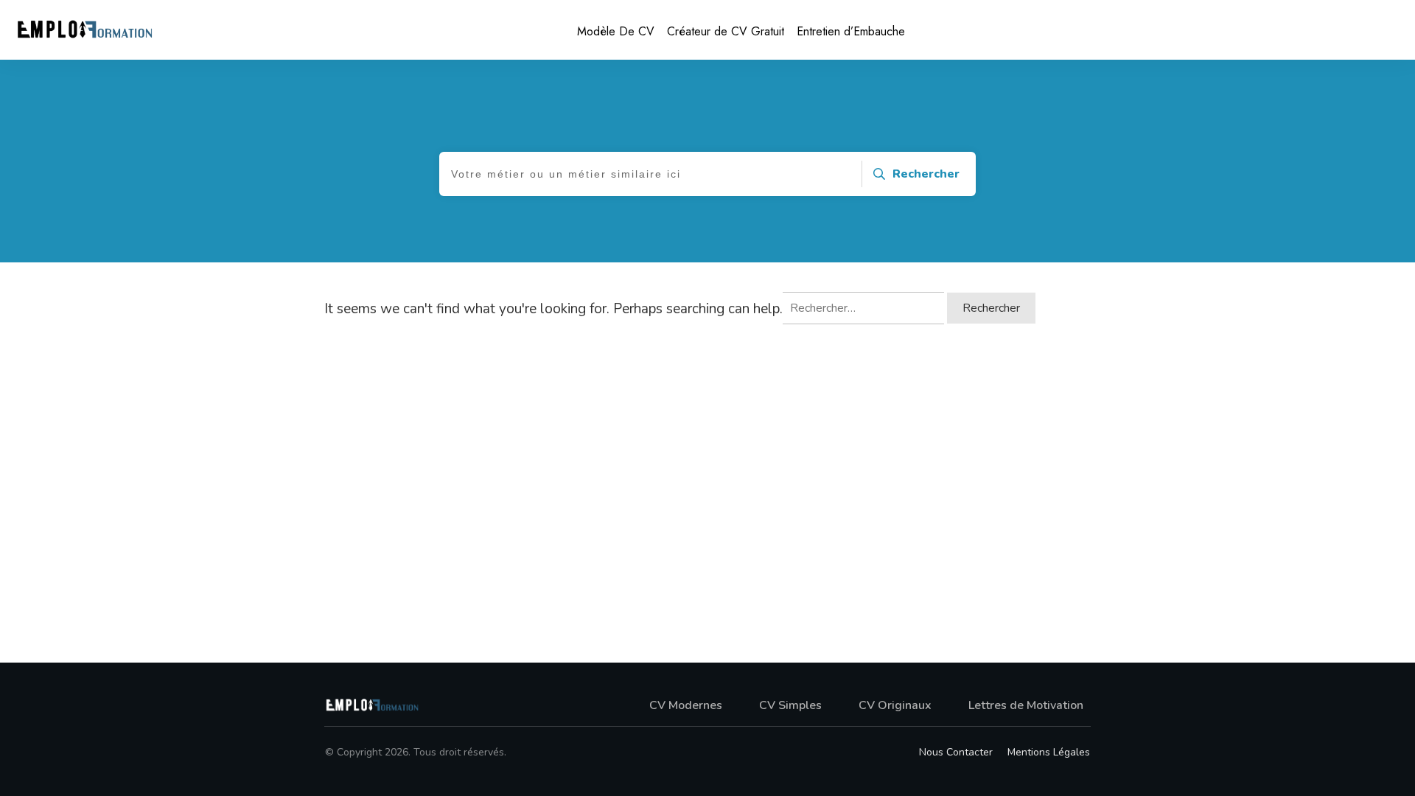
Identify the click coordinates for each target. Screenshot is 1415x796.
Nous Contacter (956, 752)
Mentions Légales (1048, 752)
